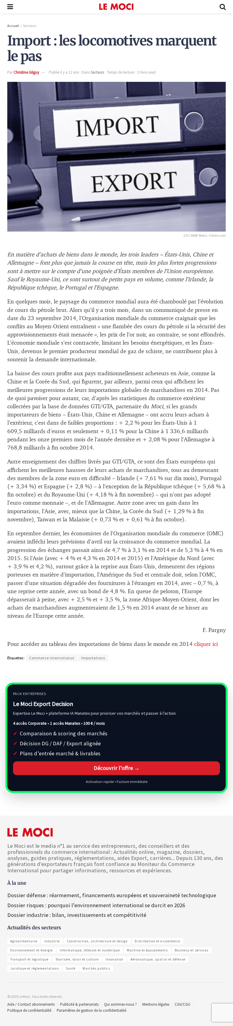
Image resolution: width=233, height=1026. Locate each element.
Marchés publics (96, 968)
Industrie (52, 941)
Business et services (191, 950)
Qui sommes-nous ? (120, 1004)
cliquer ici (206, 644)
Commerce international (51, 658)
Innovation (114, 959)
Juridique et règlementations (34, 968)
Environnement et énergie (31, 950)
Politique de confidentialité (29, 1010)
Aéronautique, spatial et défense (157, 959)
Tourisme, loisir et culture (77, 959)
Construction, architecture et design (97, 941)
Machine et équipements (147, 950)
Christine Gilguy (26, 72)
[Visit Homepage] (116, 6)
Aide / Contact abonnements (31, 1004)
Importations (93, 658)
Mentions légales (155, 1004)
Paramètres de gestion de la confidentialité (91, 1010)
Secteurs (29, 25)
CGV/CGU (182, 1004)
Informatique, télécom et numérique (90, 950)
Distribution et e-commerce (157, 941)
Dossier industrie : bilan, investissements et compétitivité (76, 914)
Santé (71, 968)
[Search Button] (223, 6)
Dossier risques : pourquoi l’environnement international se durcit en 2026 (96, 905)
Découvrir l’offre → (117, 767)
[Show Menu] (10, 6)
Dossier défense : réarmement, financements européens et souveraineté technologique (111, 895)
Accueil (13, 25)
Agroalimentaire (23, 941)
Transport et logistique (29, 959)
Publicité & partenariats (79, 1004)
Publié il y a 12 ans (64, 72)
